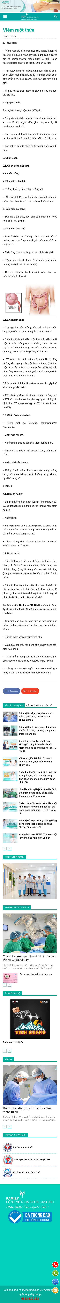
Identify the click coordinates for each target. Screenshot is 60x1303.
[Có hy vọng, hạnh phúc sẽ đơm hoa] (10, 978)
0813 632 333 (30, 1298)
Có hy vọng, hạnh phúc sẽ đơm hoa (36, 974)
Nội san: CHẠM (13, 1042)
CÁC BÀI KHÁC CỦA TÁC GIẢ (39, 705)
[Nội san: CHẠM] (30, 1019)
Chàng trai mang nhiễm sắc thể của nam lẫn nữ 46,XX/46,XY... (29, 958)
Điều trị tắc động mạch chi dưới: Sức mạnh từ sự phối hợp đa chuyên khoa (36, 716)
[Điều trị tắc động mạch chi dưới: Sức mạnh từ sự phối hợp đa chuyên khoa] (10, 717)
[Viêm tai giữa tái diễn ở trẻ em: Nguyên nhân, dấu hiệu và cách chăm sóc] (10, 762)
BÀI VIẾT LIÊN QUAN (14, 705)
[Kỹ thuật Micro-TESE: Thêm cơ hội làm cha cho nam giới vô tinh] (10, 838)
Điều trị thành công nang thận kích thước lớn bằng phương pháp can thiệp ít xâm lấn (37, 730)
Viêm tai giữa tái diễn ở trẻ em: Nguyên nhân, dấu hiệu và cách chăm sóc (36, 761)
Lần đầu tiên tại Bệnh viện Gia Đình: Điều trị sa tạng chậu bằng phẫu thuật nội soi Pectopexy (38, 792)
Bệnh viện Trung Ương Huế (26, 1172)
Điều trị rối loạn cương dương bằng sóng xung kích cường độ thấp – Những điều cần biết (38, 824)
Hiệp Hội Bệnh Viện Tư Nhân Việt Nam (32, 1159)
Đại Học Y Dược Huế (22, 1147)
